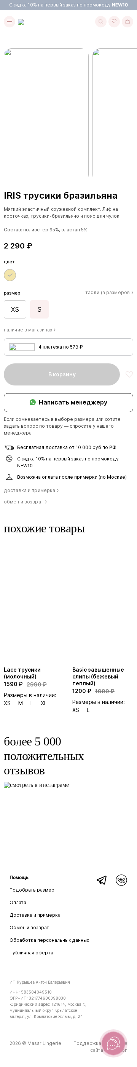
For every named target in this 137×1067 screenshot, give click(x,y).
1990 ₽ (105, 691)
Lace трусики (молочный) (22, 673)
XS (7, 703)
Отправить (110, 842)
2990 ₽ (37, 684)
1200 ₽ (81, 691)
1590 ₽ (13, 684)
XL (44, 703)
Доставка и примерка (35, 915)
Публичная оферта (31, 953)
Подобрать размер (32, 890)
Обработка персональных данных (49, 940)
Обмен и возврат (29, 927)
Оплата (18, 902)
